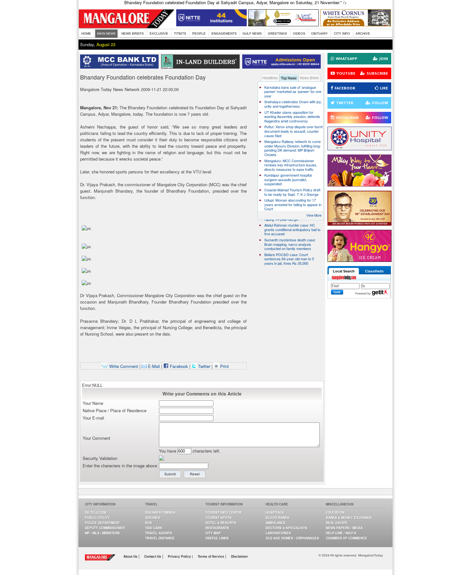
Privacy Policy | (180, 556)
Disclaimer (239, 556)
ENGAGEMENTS (224, 33)
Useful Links (217, 538)
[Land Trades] (283, 24)
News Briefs (309, 77)
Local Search (344, 271)
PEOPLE (199, 33)
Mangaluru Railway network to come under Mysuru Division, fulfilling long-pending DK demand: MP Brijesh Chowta (292, 148)
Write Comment (123, 366)
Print (224, 366)
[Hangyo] (359, 260)
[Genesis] (355, 24)
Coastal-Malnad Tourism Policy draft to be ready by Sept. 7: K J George (292, 192)
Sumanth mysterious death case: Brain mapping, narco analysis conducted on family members (290, 244)
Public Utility (97, 517)
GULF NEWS (252, 33)
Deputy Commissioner (105, 528)
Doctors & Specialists (286, 528)
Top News (289, 77)
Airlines (152, 517)
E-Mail (153, 366)
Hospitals (275, 512)
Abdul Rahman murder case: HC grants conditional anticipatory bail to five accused (292, 229)
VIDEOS (299, 33)
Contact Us (153, 556)
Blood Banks (277, 517)
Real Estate (337, 523)
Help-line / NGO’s (341, 533)
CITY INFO (342, 33)
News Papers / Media (344, 528)
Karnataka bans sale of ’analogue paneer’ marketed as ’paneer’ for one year (292, 91)
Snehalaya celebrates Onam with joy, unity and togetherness (293, 104)
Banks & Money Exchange (349, 517)
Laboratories (278, 533)
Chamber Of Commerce (346, 538)
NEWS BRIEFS (132, 33)
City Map (213, 533)
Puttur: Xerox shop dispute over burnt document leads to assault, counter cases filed (293, 131)
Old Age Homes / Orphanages (292, 538)
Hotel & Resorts (220, 523)
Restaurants (217, 528)
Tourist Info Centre (223, 512)
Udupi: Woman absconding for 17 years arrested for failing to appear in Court (292, 204)
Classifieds (374, 271)
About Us (130, 556)
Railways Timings (160, 512)
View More (314, 215)
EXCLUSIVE (159, 33)
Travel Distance (160, 538)
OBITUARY (319, 33)
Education (335, 512)
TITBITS (180, 33)
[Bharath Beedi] (359, 224)
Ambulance (276, 523)
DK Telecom (95, 512)
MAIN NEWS (106, 33)
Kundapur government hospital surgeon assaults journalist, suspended (288, 179)
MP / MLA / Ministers (102, 533)
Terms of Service (211, 556)
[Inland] (201, 67)
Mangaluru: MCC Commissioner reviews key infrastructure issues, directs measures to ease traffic (290, 165)
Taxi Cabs (153, 528)
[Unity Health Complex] (359, 149)
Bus (148, 523)
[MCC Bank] (120, 67)
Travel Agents (158, 533)
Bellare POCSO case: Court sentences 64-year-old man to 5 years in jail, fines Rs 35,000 (289, 259)
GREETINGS (277, 33)
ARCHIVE (363, 33)
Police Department (102, 523)
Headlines (270, 77)
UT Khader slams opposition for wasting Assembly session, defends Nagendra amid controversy (292, 116)
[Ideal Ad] (359, 185)
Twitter (204, 366)
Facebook (178, 366)
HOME (86, 33)
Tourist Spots (218, 517)
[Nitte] (211, 24)
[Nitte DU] (282, 67)
